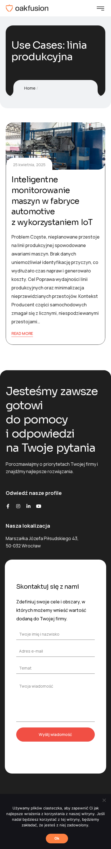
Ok (57, 838)
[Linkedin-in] (28, 506)
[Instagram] (18, 506)
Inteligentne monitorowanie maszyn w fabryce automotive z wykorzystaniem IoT (51, 201)
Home (30, 88)
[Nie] (104, 800)
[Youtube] (38, 506)
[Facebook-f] (8, 506)
